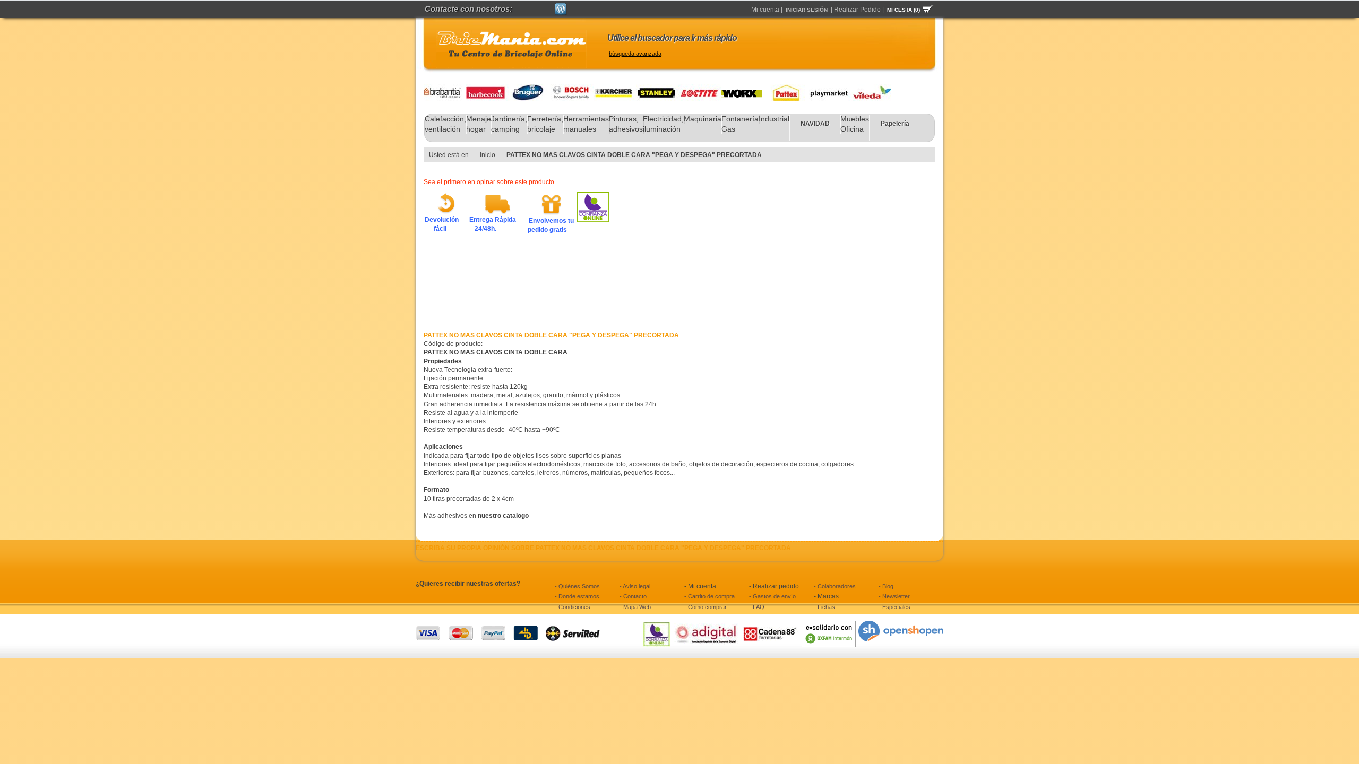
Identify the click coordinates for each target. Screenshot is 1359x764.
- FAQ (756, 607)
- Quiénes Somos (577, 586)
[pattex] (783, 88)
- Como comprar (705, 607)
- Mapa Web (635, 607)
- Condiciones (572, 607)
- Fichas (824, 607)
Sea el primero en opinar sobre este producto (489, 182)
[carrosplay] (826, 88)
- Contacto (633, 596)
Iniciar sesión (807, 10)
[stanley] (657, 88)
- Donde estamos (577, 596)
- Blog (886, 586)
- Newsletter (894, 596)
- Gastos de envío (772, 596)
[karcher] (615, 88)
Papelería (895, 123)
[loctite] (699, 88)
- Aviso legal (635, 586)
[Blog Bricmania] (561, 7)
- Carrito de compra (709, 596)
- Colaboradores (835, 586)
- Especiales (894, 607)
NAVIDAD (815, 123)
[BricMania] (511, 49)
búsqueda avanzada (635, 53)
